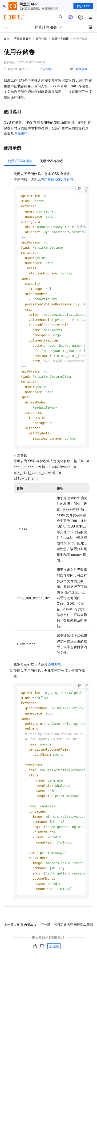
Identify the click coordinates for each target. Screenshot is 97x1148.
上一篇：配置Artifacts (20, 924)
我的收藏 (81, 69)
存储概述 (21, 133)
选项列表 (54, 663)
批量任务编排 (60, 38)
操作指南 (41, 38)
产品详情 (46, 69)
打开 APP (83, 6)
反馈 (56, 946)
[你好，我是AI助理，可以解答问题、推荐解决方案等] (71, 17)
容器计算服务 (22, 38)
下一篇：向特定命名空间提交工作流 (66, 924)
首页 (6, 39)
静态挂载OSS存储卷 (57, 179)
